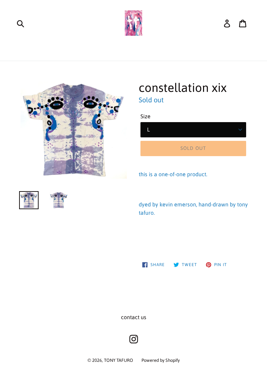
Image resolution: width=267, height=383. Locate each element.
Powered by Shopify (160, 360)
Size (145, 116)
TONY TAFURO (118, 360)
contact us (133, 317)
